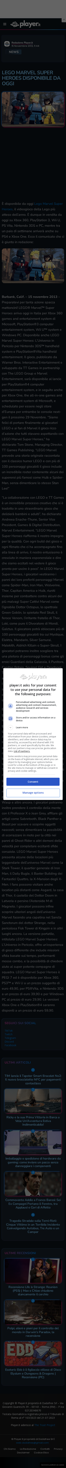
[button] (33, 727)
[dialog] (33, 734)
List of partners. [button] (22, 751)
